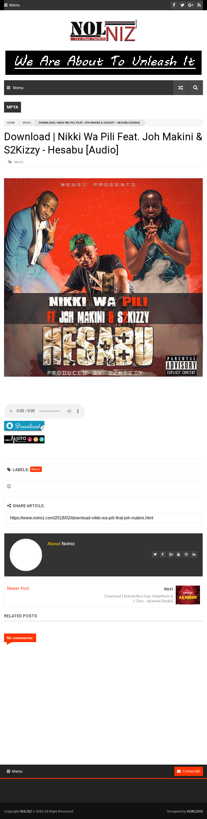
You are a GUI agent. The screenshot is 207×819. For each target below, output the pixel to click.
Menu (14, 5)
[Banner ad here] (108, 816)
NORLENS (195, 811)
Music (27, 122)
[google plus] (170, 554)
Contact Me (191, 771)
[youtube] (178, 554)
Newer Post (18, 588)
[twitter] (155, 554)
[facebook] (163, 554)
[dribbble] (186, 554)
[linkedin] (194, 554)
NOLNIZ (26, 811)
